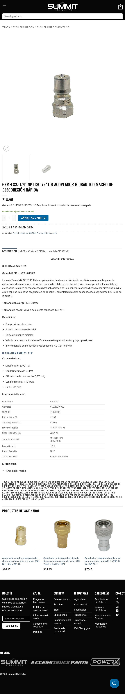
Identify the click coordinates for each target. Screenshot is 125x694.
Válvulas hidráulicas (100, 609)
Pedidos (37, 631)
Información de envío (41, 617)
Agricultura (80, 599)
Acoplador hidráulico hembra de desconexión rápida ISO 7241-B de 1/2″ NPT (102, 561)
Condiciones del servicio (62, 621)
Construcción (81, 604)
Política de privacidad (59, 630)
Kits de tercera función (103, 617)
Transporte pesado (80, 621)
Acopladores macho (48, 233)
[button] (4, 6)
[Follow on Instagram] (117, 603)
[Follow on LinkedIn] (117, 610)
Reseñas (58, 604)
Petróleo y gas (82, 628)
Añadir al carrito (33, 218)
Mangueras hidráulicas (101, 625)
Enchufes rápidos (23, 27)
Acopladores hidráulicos (101, 601)
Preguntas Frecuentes (39, 601)
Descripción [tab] (9, 251)
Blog (56, 609)
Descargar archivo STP (17, 353)
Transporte (80, 614)
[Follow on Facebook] (117, 599)
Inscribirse (11, 626)
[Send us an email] (117, 606)
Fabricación (80, 609)
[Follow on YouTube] (117, 614)
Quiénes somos (62, 599)
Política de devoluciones (40, 609)
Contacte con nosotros (40, 625)
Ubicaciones (60, 614)
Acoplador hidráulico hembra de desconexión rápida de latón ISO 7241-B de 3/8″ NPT (61, 561)
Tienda (6, 27)
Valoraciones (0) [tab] (59, 251)
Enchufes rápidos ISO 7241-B (53, 27)
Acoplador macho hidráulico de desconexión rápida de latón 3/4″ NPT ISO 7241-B (20, 561)
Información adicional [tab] (33, 251)
